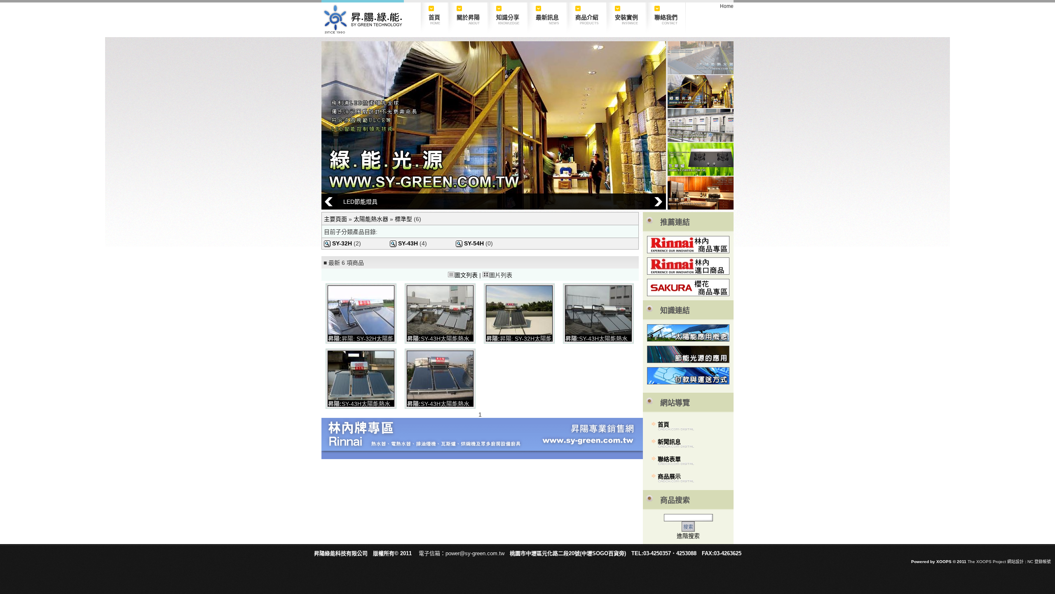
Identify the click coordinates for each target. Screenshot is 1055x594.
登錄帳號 (1042, 561)
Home (727, 6)
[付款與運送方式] (688, 375)
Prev (329, 201)
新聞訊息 (669, 441)
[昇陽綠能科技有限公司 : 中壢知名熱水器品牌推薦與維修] (362, 31)
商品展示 (669, 476)
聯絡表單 (669, 459)
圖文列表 (466, 275)
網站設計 (1015, 561)
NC (1030, 561)
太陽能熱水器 (371, 219)
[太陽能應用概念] (688, 333)
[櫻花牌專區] (688, 294)
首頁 (663, 424)
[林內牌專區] (688, 244)
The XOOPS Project (987, 561)
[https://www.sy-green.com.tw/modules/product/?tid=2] (482, 457)
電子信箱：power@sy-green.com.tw (461, 553)
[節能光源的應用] (688, 354)
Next (658, 201)
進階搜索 (688, 536)
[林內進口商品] (688, 266)
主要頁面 (335, 219)
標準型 (403, 219)
